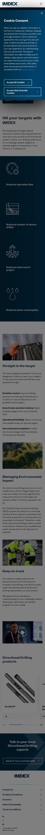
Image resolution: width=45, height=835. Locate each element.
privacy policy (28, 69)
